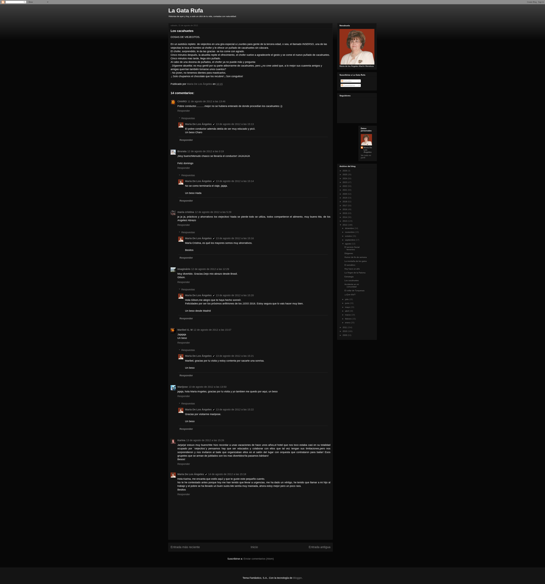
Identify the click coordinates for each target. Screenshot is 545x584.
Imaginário (183, 269)
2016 (345, 209)
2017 (345, 205)
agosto (348, 244)
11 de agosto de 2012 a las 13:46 (206, 101)
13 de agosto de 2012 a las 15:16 (235, 238)
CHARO (182, 101)
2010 (345, 331)
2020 (345, 194)
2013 (345, 221)
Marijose (182, 386)
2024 (345, 178)
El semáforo (349, 265)
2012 (345, 225)
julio (347, 299)
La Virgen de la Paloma (354, 273)
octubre (348, 236)
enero (348, 322)
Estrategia (349, 276)
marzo (348, 315)
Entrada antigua (319, 547)
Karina (181, 440)
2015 (345, 213)
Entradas (347, 81)
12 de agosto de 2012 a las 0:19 (205, 151)
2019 (345, 198)
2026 (345, 171)
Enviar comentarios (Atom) (259, 558)
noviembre (350, 232)
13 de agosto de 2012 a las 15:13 (235, 124)
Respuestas (188, 118)
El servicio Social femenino (352, 248)
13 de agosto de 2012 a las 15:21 (235, 355)
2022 (345, 186)
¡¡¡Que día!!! (350, 294)
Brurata (181, 151)
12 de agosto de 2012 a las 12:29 (210, 269)
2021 (345, 190)
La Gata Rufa (185, 10)
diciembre (349, 228)
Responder (183, 110)
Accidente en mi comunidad (351, 285)
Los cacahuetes (351, 280)
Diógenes (348, 253)
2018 (345, 201)
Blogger (297, 577)
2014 (345, 217)
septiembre (350, 240)
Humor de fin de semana (355, 257)
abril (347, 311)
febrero (348, 319)
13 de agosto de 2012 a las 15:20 (235, 295)
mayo (348, 307)
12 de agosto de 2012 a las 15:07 (212, 329)
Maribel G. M (185, 329)
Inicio (254, 547)
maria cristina (185, 212)
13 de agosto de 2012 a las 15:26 (205, 440)
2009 (345, 335)
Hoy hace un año (352, 269)
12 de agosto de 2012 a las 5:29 (213, 212)
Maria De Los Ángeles (198, 124)
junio (347, 303)
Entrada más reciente (185, 547)
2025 (345, 174)
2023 (345, 182)
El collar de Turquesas (354, 290)
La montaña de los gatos (355, 261)
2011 (345, 327)
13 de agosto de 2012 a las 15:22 (235, 409)
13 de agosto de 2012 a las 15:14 (235, 181)
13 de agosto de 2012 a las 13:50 (208, 386)
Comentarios (349, 85)
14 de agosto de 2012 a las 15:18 (227, 474)
